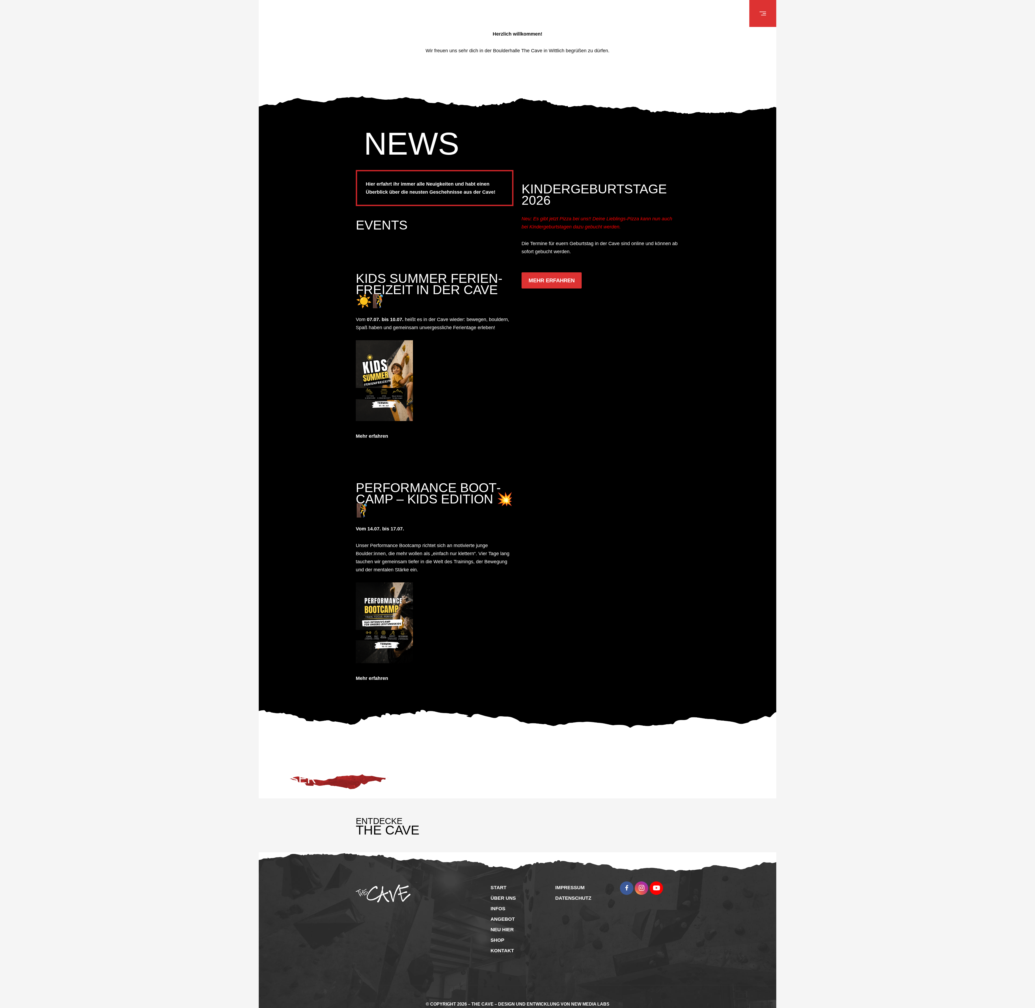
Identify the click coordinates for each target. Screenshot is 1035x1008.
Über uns (503, 875)
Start (498, 865)
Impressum (570, 865)
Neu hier (502, 907)
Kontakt (502, 928)
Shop (497, 917)
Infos (498, 886)
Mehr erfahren (372, 424)
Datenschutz (573, 875)
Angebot (503, 896)
